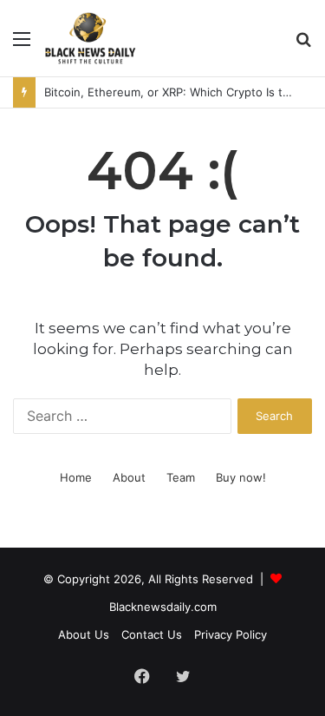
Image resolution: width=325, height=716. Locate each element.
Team (180, 477)
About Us (83, 634)
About (129, 477)
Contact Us (151, 634)
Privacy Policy (230, 634)
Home (76, 477)
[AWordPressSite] (90, 38)
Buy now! (241, 477)
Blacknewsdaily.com (163, 607)
